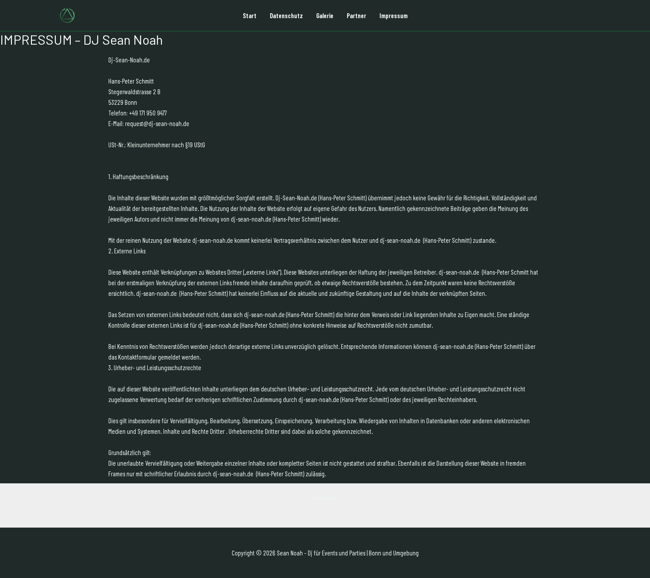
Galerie (324, 15)
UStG (199, 145)
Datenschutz (286, 15)
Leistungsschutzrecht (347, 389)
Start (249, 15)
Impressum (393, 15)
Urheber (297, 389)
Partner (356, 15)
